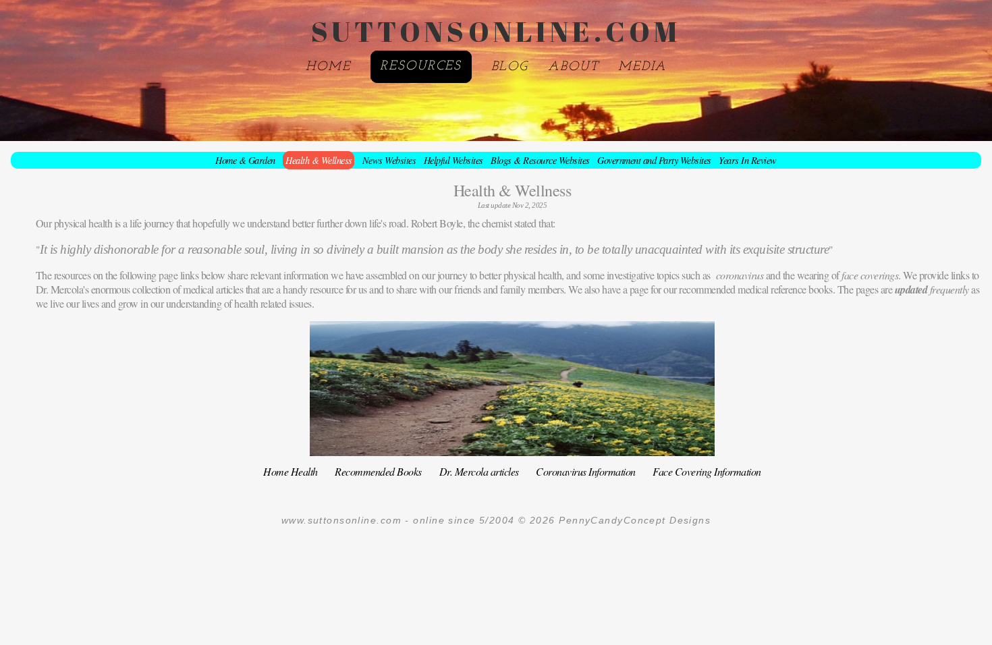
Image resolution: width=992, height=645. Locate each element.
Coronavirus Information (586, 471)
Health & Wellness (318, 160)
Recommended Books (378, 471)
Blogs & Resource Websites (540, 160)
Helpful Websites (453, 160)
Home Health (290, 471)
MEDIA (642, 67)
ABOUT (573, 67)
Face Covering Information (707, 471)
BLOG (510, 67)
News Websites (389, 160)
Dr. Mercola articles (479, 471)
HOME (328, 67)
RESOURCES (421, 67)
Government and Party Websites (654, 160)
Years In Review (748, 160)
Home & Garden (245, 160)
